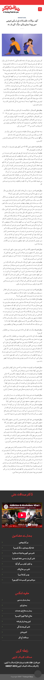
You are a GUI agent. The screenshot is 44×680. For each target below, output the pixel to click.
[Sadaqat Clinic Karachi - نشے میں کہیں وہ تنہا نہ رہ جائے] (11, 9)
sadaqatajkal (22, 18)
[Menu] (40, 9)
